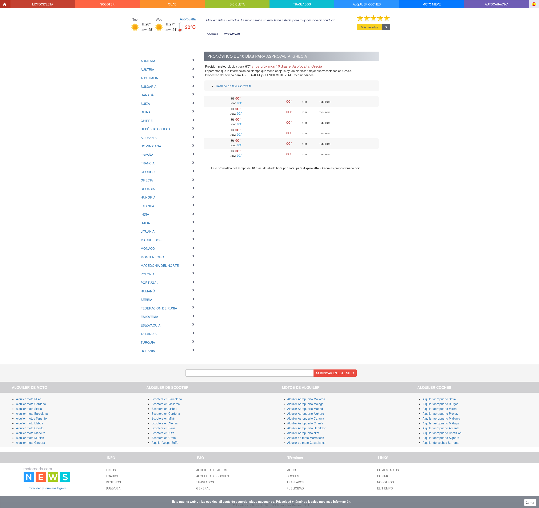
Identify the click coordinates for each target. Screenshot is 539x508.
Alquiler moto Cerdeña (31, 404)
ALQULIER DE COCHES (212, 476)
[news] (47, 474)
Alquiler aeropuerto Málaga (441, 423)
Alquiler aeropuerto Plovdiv (440, 413)
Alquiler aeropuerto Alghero (441, 438)
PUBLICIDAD (295, 488)
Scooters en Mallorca (166, 404)
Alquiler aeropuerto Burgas (440, 404)
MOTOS (292, 470)
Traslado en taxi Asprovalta (233, 86)
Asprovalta (188, 19)
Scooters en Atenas (165, 423)
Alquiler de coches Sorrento (441, 442)
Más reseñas (369, 27)
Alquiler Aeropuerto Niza (303, 433)
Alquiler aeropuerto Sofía (439, 399)
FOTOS (111, 470)
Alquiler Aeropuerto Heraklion (306, 428)
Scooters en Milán (164, 418)
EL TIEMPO (385, 488)
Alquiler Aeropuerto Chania (305, 423)
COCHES (293, 476)
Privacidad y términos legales (47, 488)
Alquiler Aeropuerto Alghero (305, 413)
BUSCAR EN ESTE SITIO (336, 373)
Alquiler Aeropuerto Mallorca (306, 399)
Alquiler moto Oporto (30, 428)
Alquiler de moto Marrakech (305, 438)
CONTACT (384, 476)
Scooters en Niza (163, 433)
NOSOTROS (385, 482)
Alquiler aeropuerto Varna (440, 409)
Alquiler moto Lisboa (29, 423)
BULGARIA (113, 488)
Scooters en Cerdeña (166, 413)
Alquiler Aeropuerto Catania (305, 418)
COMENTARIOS (388, 470)
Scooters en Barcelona (167, 399)
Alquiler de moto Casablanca (306, 442)
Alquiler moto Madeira (30, 433)
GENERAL (203, 488)
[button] (42, 4)
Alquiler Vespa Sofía (165, 442)
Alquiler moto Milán (28, 399)
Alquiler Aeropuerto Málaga (305, 404)
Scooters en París (163, 428)
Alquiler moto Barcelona (32, 413)
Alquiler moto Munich (30, 438)
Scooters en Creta (164, 438)
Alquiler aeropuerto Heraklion (442, 433)
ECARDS (112, 476)
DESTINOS (113, 482)
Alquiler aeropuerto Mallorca (441, 418)
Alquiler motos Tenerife (31, 418)
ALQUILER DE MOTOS (211, 470)
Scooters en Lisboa (164, 409)
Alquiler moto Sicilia (29, 409)
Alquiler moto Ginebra (30, 442)
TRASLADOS (205, 482)
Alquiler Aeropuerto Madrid (305, 409)
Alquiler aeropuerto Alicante (441, 428)
